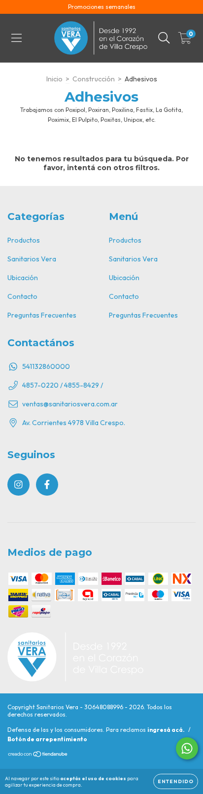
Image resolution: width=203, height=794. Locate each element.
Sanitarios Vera (31, 258)
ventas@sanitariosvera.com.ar (70, 403)
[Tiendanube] (38, 755)
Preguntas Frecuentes (41, 315)
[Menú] (16, 38)
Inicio (54, 78)
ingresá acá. (166, 729)
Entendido (176, 781)
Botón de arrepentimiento (47, 739)
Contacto (22, 296)
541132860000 (46, 366)
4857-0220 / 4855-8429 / (62, 385)
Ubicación (22, 277)
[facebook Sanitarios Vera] (47, 484)
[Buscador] (164, 38)
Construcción (93, 78)
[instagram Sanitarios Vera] (18, 484)
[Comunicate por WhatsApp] (187, 748)
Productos (23, 240)
